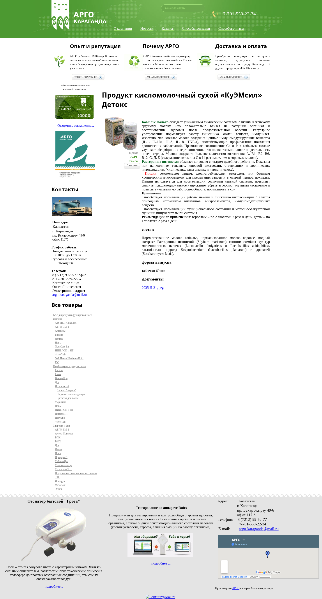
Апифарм (60, 330)
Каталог (168, 28)
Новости (146, 28)
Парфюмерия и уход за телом (69, 366)
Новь (58, 342)
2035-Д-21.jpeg (153, 288)
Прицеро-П (61, 413)
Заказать (132, 165)
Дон (57, 382)
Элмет (58, 488)
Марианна (60, 402)
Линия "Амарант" (66, 390)
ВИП (58, 441)
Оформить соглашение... (75, 125)
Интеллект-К (62, 386)
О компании (123, 28)
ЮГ (57, 362)
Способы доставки (196, 28)
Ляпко (58, 449)
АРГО (235, 588)
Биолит (59, 334)
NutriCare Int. (62, 346)
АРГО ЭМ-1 (62, 326)
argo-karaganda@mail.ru (69, 295)
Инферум (60, 481)
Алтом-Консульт (64, 433)
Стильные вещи (63, 465)
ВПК (57, 437)
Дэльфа (59, 338)
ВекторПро (61, 378)
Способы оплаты (231, 28)
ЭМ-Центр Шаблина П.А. (69, 358)
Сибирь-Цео (61, 461)
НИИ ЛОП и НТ (64, 350)
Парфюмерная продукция (71, 394)
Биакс (58, 374)
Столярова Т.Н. (63, 469)
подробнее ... (161, 563)
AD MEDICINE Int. (66, 322)
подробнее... (54, 586)
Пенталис (60, 417)
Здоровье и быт (61, 425)
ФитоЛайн (60, 354)
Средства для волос (67, 398)
